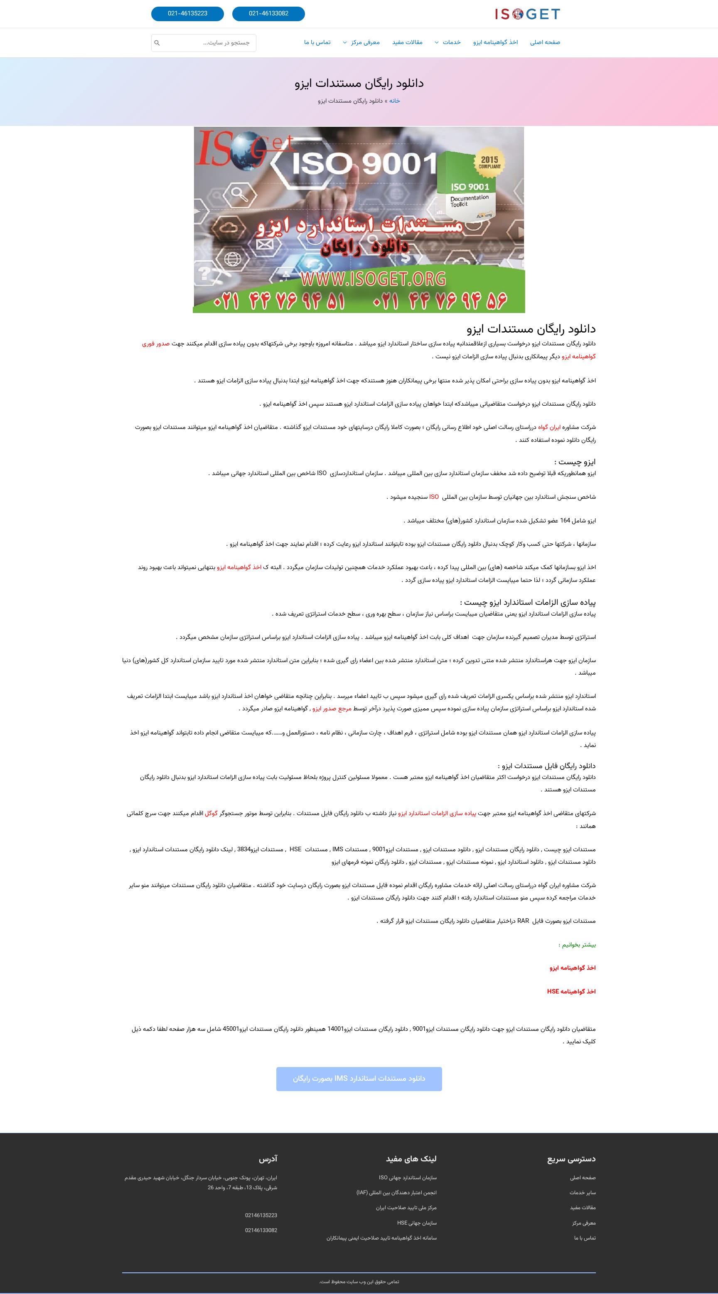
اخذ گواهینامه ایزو (239, 567)
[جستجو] (157, 43)
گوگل (211, 813)
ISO (434, 497)
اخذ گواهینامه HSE (571, 992)
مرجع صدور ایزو (332, 709)
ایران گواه (549, 427)
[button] (268, 14)
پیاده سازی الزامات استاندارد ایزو (437, 813)
